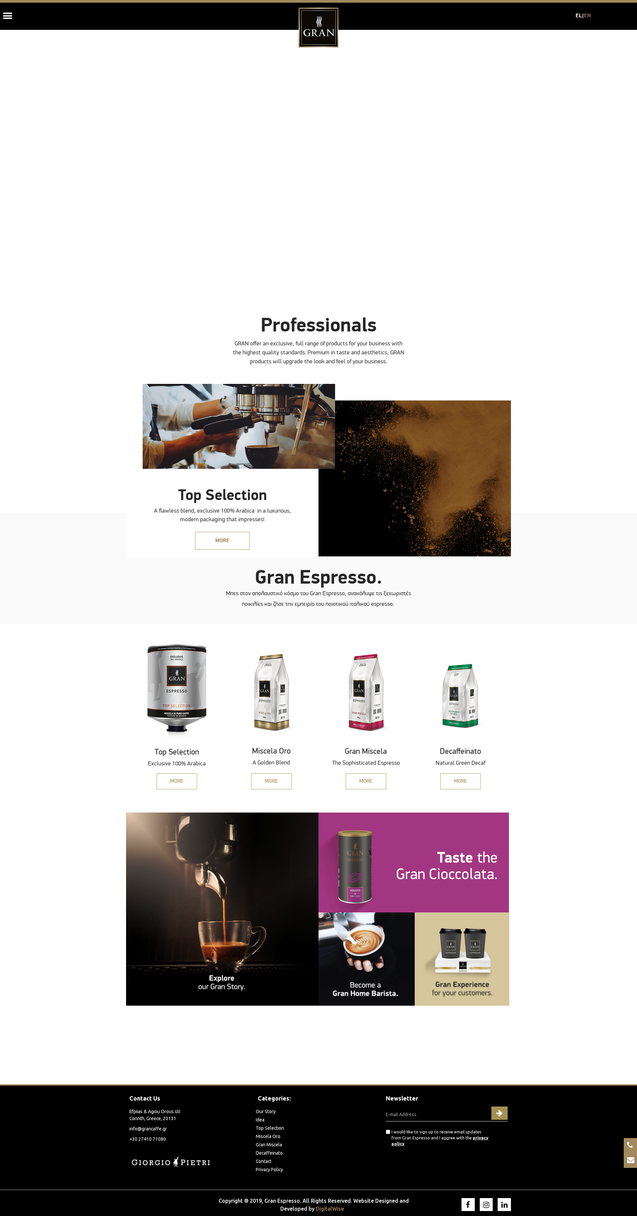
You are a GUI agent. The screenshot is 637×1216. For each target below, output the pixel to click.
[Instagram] (486, 1204)
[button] (222, 541)
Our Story (266, 1111)
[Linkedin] (504, 1204)
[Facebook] (468, 1204)
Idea (260, 1119)
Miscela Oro (268, 1136)
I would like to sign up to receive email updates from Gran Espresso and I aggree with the (439, 1137)
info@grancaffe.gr (148, 1128)
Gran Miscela (269, 1144)
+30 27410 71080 (147, 1139)
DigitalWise (330, 1209)
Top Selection (270, 1128)
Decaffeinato (269, 1153)
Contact (263, 1161)
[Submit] (499, 1113)
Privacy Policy (269, 1169)
